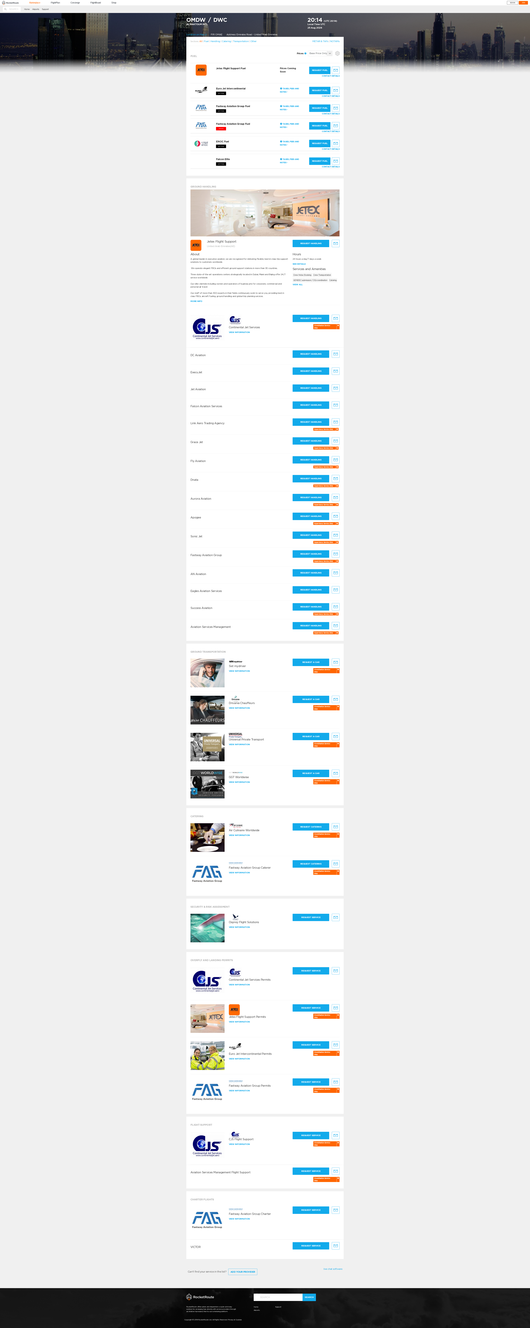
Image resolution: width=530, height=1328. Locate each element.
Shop (113, 3)
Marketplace (34, 3)
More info (196, 301)
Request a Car (310, 662)
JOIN (523, 3)
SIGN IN (512, 3)
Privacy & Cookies (235, 1320)
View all (298, 284)
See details (299, 264)
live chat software (333, 1269)
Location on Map (195, 34)
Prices (300, 53)
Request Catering (310, 827)
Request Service (310, 917)
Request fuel (320, 70)
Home (27, 9)
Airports (35, 9)
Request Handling (311, 243)
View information (240, 332)
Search (309, 1297)
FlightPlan (55, 3)
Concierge (75, 3)
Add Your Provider (242, 1271)
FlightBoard (95, 3)
